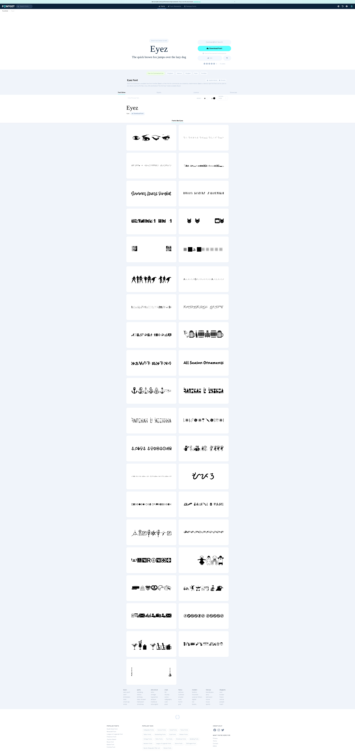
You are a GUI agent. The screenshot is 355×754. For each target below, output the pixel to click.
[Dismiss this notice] (235, 1)
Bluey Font (110, 742)
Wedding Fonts (194, 739)
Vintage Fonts (148, 739)
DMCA (215, 746)
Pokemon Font (111, 737)
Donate (222, 80)
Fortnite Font (111, 747)
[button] (339, 6)
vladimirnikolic (212, 80)
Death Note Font (112, 729)
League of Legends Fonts (163, 743)
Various (179, 73)
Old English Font (191, 743)
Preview (221, 96)
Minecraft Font (111, 731)
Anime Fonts (178, 743)
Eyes (195, 73)
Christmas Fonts (181, 739)
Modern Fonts (184, 734)
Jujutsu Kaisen (111, 739)
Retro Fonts (159, 739)
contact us (197, 1)
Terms (215, 741)
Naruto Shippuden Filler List (152, 748)
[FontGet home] (8, 6)
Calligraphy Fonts (149, 730)
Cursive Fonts (162, 730)
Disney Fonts (167, 748)
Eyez (159, 83)
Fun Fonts (169, 739)
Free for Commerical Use (155, 73)
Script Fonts (173, 730)
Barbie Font (110, 744)
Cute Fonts (172, 734)
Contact (215, 743)
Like (210, 58)
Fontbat (203, 73)
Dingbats (170, 73)
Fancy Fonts (184, 730)
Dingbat (188, 73)
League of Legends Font (115, 734)
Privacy (215, 738)
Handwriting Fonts (160, 734)
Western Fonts (148, 743)
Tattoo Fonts (147, 734)
